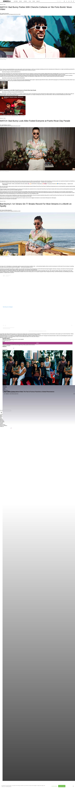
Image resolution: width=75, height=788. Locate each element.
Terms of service (32, 344)
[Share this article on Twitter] (6, 62)
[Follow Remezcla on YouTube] (71, 1)
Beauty (1, 419)
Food (1, 418)
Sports (1, 416)
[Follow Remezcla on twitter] (67, 1)
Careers (1, 423)
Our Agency (2, 421)
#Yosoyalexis (49, 183)
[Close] (73, 786)
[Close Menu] (1, 409)
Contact (1, 422)
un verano (23, 115)
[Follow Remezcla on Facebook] (64, 1)
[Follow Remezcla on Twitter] (6, 347)
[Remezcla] (6, 1)
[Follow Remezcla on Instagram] (69, 1)
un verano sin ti (9, 337)
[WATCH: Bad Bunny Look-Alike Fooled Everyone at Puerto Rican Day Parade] (4, 81)
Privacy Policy (23, 344)
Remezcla (1, 4)
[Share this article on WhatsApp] (1, 62)
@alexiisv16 (4, 183)
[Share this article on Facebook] (3, 62)
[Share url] (1, 67)
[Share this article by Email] (9, 62)
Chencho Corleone (7, 115)
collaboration (13, 115)
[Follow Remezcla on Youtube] (11, 347)
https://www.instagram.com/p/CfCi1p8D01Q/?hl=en (11, 71)
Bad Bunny (2, 115)
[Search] (57, 1)
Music (5, 4)
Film (1, 417)
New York (6, 198)
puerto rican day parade (12, 198)
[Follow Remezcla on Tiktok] (14, 347)
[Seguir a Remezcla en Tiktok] (73, 1)
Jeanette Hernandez (5, 13)
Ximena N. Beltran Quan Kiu (6, 210)
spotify (5, 337)
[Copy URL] (2, 65)
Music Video (18, 115)
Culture (1, 414)
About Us (1, 420)
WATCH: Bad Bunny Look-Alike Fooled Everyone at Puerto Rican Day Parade (18, 90)
